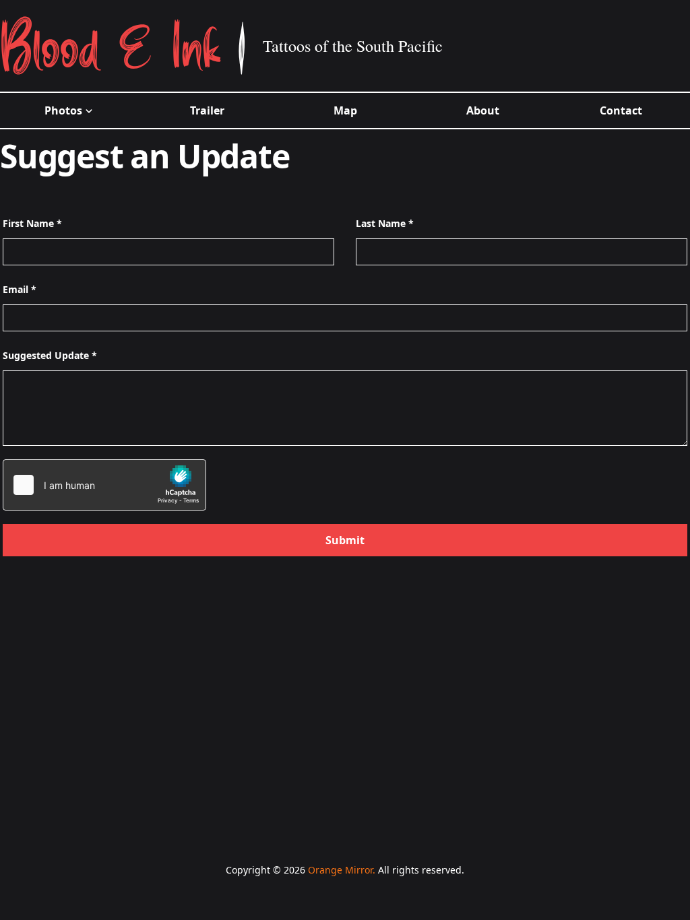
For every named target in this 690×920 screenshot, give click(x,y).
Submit (345, 540)
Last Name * (385, 223)
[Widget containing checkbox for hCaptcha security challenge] (104, 485)
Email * (19, 289)
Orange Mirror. (341, 869)
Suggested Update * (50, 355)
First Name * (32, 223)
